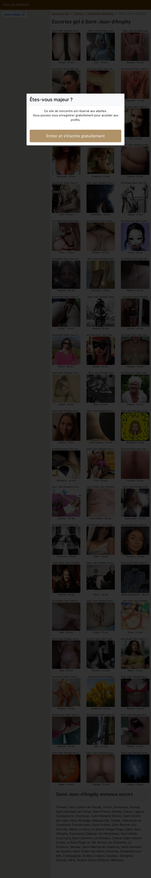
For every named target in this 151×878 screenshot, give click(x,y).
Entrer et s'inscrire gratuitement (75, 136)
